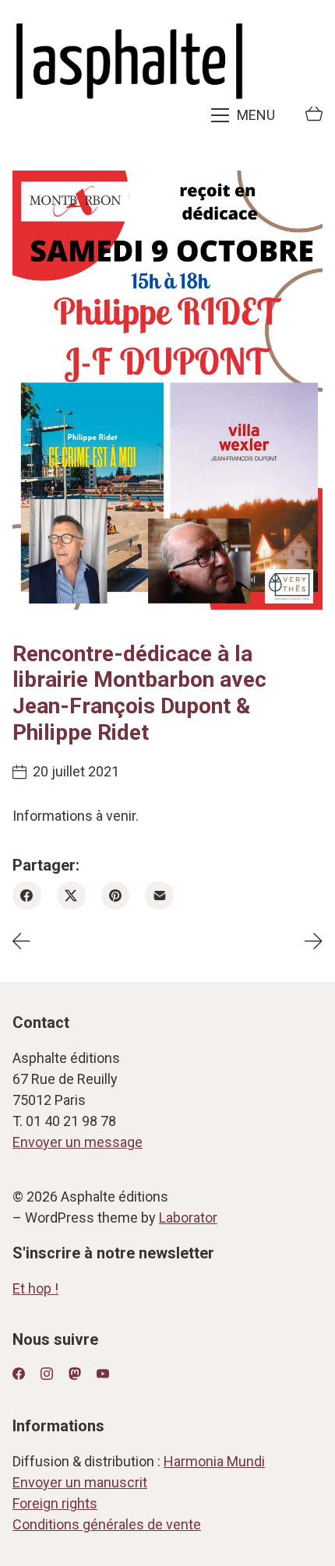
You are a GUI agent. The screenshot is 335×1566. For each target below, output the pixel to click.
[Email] (159, 896)
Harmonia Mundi (214, 1461)
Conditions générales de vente (106, 1524)
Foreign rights (54, 1503)
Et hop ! (35, 1288)
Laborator (188, 1217)
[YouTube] (103, 1373)
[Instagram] (47, 1373)
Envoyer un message (77, 1142)
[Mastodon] (75, 1373)
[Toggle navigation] (244, 115)
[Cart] (314, 115)
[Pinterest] (115, 896)
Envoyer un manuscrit (79, 1482)
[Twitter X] (71, 896)
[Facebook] (26, 896)
